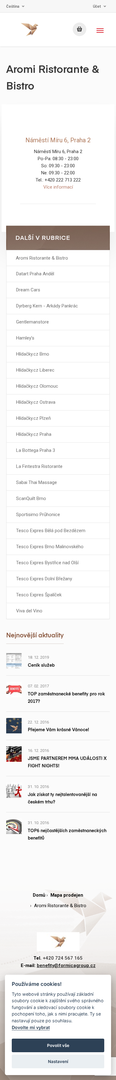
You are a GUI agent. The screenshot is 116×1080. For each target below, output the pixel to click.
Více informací (58, 187)
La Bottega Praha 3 (35, 450)
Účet (97, 6)
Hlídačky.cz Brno (32, 354)
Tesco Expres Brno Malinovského (50, 546)
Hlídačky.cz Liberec (35, 370)
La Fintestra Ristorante (39, 466)
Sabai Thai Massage (36, 482)
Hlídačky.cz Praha (33, 434)
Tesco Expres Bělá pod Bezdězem (50, 530)
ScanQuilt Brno (31, 498)
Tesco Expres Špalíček (39, 595)
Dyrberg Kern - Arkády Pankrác (47, 306)
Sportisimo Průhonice (38, 514)
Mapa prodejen (66, 895)
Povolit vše (58, 1045)
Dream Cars (28, 290)
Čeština (12, 6)
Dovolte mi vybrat (31, 1027)
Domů (39, 895)
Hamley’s (25, 338)
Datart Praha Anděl (35, 274)
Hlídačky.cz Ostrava (35, 402)
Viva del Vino (29, 611)
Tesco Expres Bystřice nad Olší (47, 562)
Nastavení (58, 1061)
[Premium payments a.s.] (30, 29)
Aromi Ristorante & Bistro (42, 258)
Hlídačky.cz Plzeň (33, 418)
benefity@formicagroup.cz (66, 965)
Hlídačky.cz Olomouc (37, 386)
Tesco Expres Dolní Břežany (44, 579)
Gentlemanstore (32, 322)
